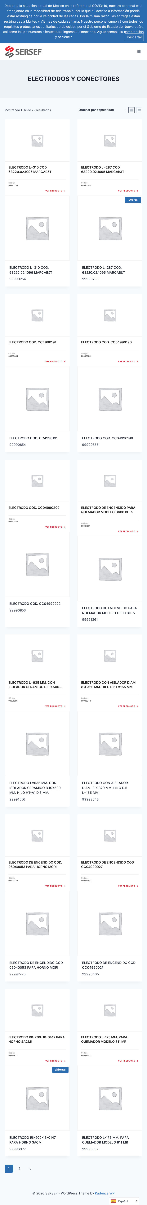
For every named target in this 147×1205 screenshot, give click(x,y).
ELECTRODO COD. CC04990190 (107, 438)
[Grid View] (131, 110)
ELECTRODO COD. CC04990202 (34, 604)
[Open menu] (138, 52)
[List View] (139, 110)
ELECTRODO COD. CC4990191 (33, 438)
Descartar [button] (134, 37)
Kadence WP (105, 1193)
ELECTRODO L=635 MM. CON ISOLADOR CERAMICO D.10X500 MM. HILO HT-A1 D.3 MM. (35, 788)
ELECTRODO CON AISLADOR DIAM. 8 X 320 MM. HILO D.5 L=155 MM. (105, 788)
